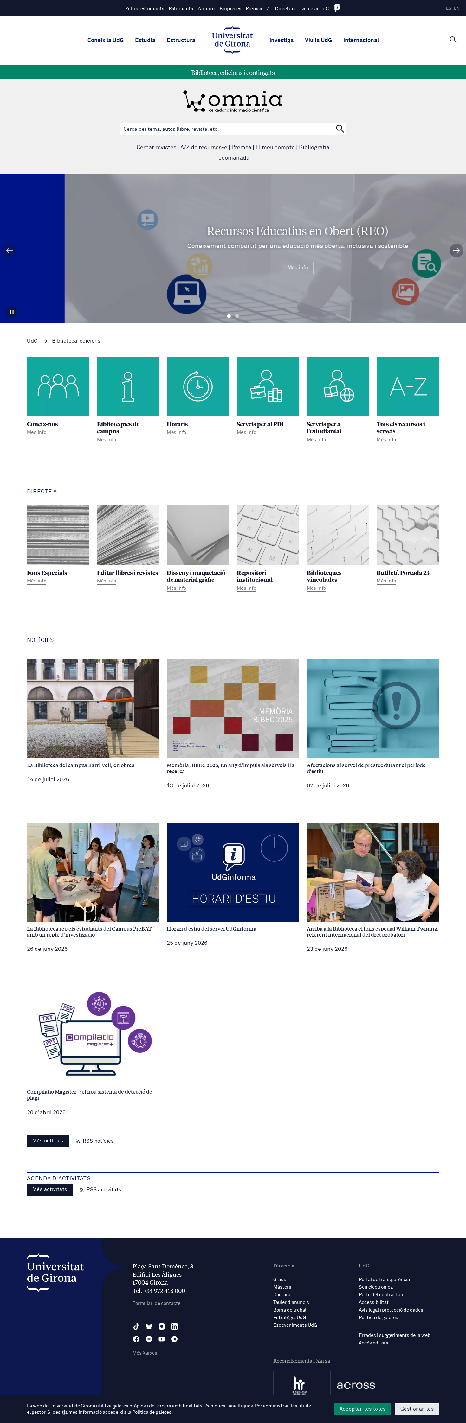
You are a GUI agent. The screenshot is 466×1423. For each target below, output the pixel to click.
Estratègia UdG (289, 1317)
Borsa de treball (290, 1310)
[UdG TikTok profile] (136, 1326)
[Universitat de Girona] (55, 1274)
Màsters (282, 1287)
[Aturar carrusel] (11, 312)
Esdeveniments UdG (295, 1325)
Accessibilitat (374, 1302)
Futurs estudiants (144, 8)
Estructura (181, 40)
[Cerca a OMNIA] (340, 129)
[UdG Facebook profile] (136, 1339)
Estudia (145, 40)
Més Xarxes (145, 1353)
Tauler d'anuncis (291, 1302)
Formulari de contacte (156, 1303)
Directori (285, 8)
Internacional (361, 40)
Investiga (281, 40)
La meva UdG (314, 8)
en (457, 8)
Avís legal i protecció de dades (391, 1310)
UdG (32, 341)
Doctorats (284, 1295)
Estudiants (181, 8)
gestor (38, 1412)
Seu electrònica (376, 1287)
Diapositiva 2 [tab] (237, 316)
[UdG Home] (232, 40)
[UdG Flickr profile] (149, 1339)
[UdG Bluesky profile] (149, 1326)
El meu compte (275, 147)
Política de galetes (378, 1317)
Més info (233, 267)
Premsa (254, 8)
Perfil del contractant (382, 1295)
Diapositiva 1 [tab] (229, 316)
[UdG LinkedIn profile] (174, 1326)
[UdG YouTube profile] (161, 1339)
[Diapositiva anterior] (9, 250)
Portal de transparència (384, 1279)
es (448, 8)
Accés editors (373, 1343)
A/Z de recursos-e (203, 147)
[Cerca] (453, 39)
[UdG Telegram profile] (174, 1339)
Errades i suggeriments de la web (394, 1335)
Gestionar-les (417, 1409)
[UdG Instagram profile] (161, 1326)
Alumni (206, 8)
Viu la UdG (318, 40)
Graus (279, 1279)
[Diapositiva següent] (456, 250)
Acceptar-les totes (363, 1409)
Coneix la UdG (105, 40)
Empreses (230, 8)
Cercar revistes (156, 147)
